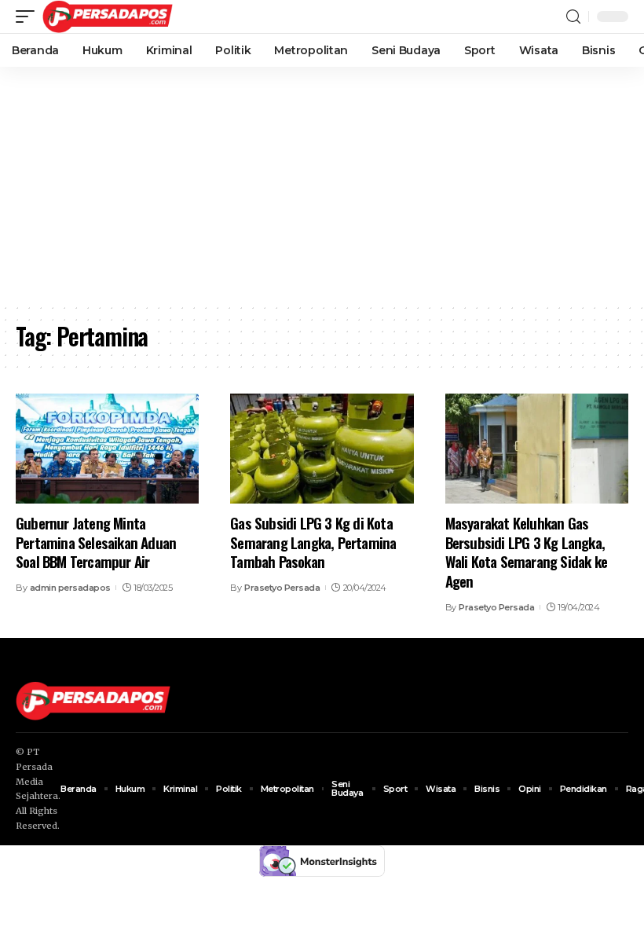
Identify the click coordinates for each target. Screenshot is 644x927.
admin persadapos (70, 587)
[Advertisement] (322, 185)
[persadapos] (107, 16)
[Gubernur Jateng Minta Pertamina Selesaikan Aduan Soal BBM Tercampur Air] (107, 449)
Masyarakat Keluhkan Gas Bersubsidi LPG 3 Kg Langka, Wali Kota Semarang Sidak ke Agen (526, 551)
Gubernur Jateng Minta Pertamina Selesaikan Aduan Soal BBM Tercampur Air (96, 541)
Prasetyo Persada (282, 587)
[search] (573, 17)
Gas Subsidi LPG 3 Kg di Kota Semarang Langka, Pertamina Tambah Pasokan (313, 541)
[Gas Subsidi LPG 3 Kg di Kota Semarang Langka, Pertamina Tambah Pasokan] (321, 449)
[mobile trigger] (29, 16)
